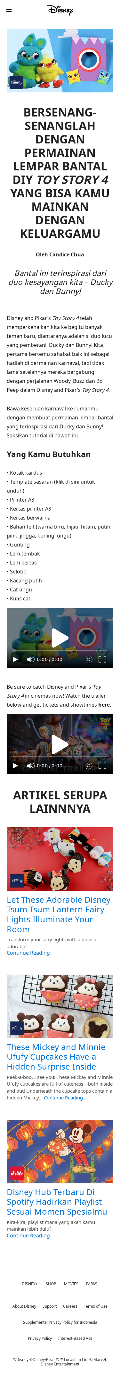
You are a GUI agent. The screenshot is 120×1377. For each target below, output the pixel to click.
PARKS (91, 1284)
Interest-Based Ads (75, 1338)
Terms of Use (96, 1306)
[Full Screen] (103, 659)
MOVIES (71, 1284)
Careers (70, 1306)
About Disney (24, 1306)
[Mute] (31, 659)
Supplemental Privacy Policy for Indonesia (60, 1322)
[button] (9, 10)
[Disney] (60, 10)
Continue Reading (28, 952)
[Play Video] (60, 638)
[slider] (60, 650)
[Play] (15, 659)
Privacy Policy (40, 1338)
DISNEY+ (30, 1284)
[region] (60, 638)
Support (50, 1306)
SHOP (51, 1284)
